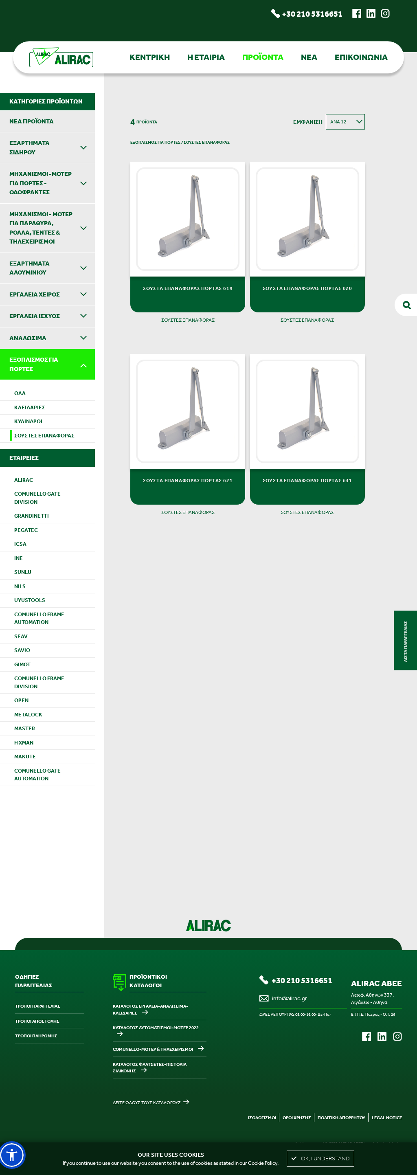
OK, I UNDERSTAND (325, 1158)
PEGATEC (26, 530)
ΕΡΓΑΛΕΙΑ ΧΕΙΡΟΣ (34, 294)
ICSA (20, 543)
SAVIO (22, 650)
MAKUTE (25, 756)
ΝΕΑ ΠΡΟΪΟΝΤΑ (31, 121)
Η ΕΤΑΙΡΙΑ (206, 57)
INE (18, 558)
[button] (12, 1155)
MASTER (24, 728)
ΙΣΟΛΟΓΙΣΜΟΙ (262, 1117)
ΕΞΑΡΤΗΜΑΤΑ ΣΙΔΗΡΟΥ (29, 147)
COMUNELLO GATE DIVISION (37, 497)
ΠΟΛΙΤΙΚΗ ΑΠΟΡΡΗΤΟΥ (341, 1117)
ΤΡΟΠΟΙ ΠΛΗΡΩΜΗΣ (36, 1036)
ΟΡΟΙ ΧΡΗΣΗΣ (297, 1117)
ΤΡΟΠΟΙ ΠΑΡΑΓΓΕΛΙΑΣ (37, 1006)
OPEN (21, 700)
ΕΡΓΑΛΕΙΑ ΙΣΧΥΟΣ (34, 316)
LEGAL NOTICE (387, 1117)
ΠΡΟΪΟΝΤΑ (262, 57)
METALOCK (28, 714)
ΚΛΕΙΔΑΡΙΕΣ (29, 407)
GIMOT (22, 664)
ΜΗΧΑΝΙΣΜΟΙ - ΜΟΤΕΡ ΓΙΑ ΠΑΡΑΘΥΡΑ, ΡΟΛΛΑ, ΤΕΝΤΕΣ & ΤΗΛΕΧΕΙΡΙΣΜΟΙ (40, 228)
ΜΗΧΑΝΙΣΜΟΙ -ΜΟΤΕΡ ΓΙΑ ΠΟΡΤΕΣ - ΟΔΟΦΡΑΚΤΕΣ (40, 183)
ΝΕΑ (309, 57)
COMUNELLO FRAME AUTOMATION (39, 618)
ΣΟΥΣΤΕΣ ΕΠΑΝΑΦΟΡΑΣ (44, 435)
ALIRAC (23, 480)
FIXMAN (23, 742)
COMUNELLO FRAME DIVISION (39, 682)
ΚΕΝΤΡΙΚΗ (149, 57)
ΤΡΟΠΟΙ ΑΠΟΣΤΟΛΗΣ (37, 1021)
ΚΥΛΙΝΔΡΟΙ (28, 421)
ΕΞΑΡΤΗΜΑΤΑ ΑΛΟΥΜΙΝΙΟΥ (29, 268)
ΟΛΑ (20, 393)
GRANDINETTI (31, 515)
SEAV (21, 636)
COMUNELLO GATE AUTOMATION (37, 774)
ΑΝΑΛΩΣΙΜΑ (27, 338)
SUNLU (22, 572)
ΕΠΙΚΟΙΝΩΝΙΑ (361, 57)
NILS (20, 586)
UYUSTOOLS (29, 600)
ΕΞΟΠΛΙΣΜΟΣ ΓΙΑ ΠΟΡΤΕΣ (33, 364)
